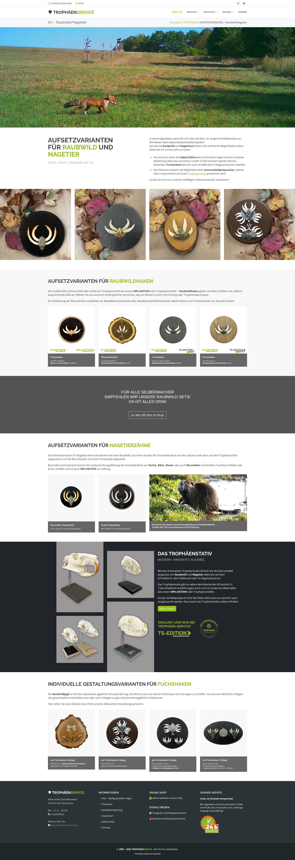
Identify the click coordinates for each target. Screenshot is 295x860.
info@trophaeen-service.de (64, 825)
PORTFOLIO (190, 22)
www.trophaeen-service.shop (167, 798)
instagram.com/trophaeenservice (169, 813)
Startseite (175, 22)
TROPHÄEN (73, 12)
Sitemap (106, 828)
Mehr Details (167, 608)
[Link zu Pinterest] (244, 3)
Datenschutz (108, 822)
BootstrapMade (153, 853)
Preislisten (107, 804)
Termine (242, 12)
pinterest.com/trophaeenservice (168, 819)
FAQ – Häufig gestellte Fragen (117, 798)
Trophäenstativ (197, 173)
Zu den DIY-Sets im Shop (147, 415)
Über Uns (177, 12)
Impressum (107, 816)
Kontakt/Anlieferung (112, 810)
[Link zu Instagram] (238, 3)
